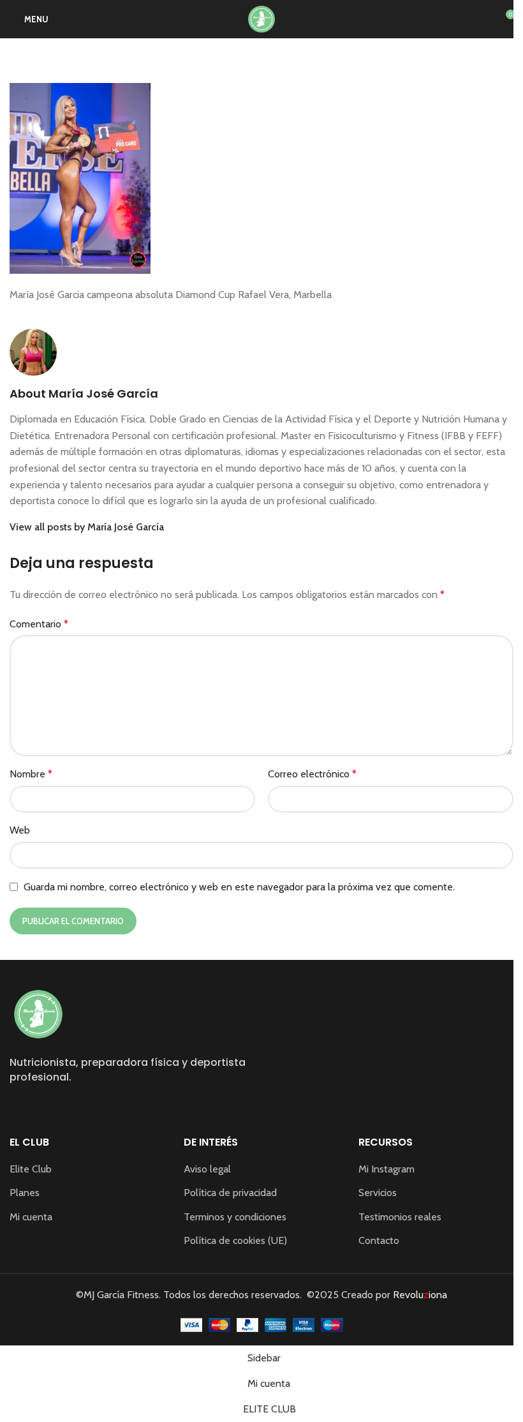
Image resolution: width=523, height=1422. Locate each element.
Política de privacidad (230, 1192)
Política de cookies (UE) (235, 1240)
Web (20, 830)
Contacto (378, 1240)
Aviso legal (207, 1169)
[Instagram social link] (18, 1106)
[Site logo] (261, 18)
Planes (25, 1192)
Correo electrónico (312, 774)
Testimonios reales (399, 1217)
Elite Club (31, 1169)
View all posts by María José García (87, 527)
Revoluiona (418, 1295)
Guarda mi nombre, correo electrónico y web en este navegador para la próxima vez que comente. (239, 887)
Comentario (39, 624)
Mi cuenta (31, 1217)
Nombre (31, 774)
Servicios (377, 1192)
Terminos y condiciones (235, 1217)
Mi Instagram (386, 1169)
